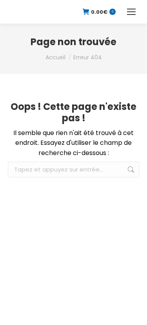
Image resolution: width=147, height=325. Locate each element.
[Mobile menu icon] (131, 12)
